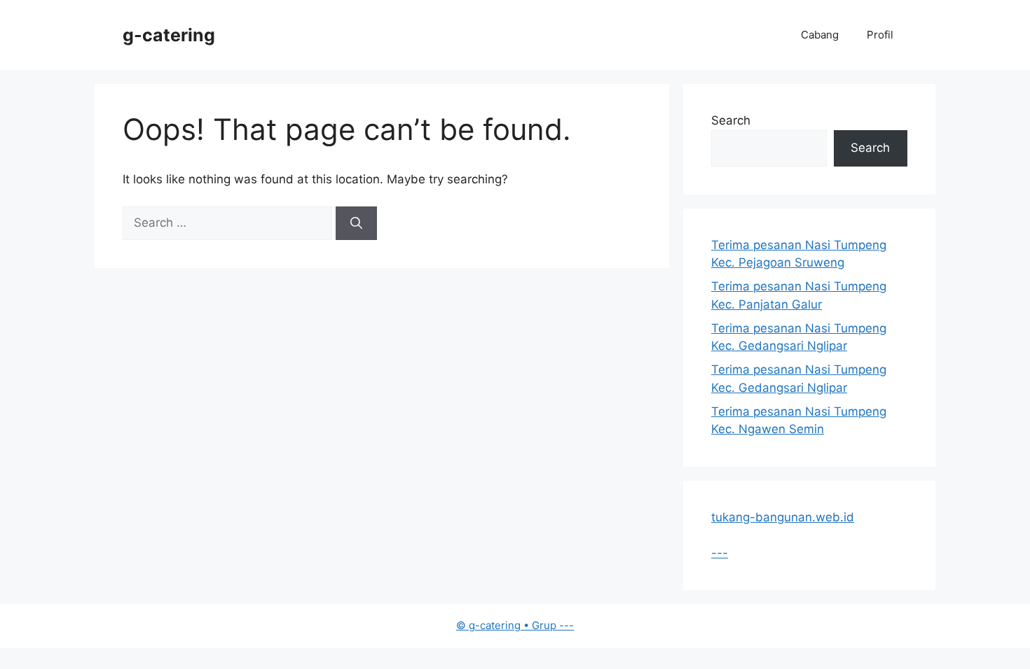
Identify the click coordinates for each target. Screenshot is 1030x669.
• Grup (507, 625)
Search (730, 120)
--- (719, 553)
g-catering (169, 34)
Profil (880, 34)
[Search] (356, 223)
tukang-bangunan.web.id (782, 517)
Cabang (820, 34)
